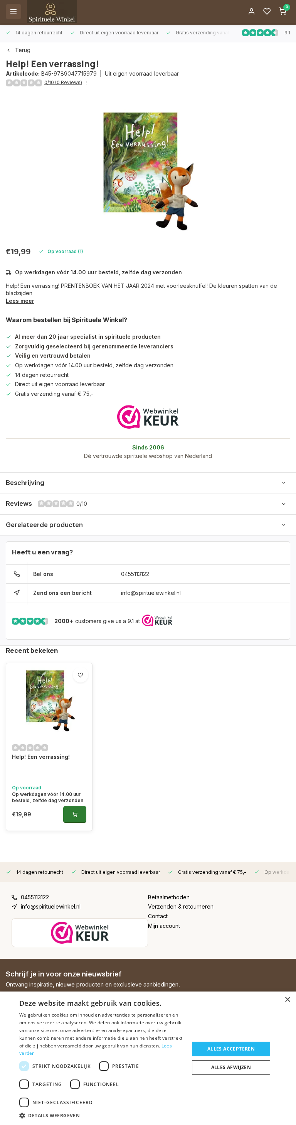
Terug (22, 50)
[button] (101, 1115)
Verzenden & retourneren (181, 906)
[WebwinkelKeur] (148, 416)
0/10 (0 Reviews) (63, 82)
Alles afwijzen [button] (231, 1067)
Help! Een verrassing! (41, 756)
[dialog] (148, 1058)
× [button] (287, 1000)
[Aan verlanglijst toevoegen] (80, 674)
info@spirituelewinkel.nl (151, 593)
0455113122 (135, 574)
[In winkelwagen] (74, 814)
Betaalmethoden (169, 897)
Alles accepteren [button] (231, 1049)
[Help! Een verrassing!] (49, 699)
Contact (158, 916)
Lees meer (20, 300)
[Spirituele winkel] (52, 11)
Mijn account (164, 925)
